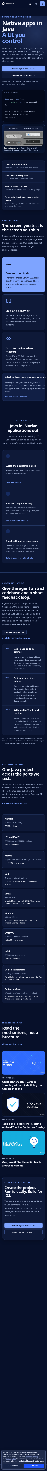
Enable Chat (34, 1466)
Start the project (13, 482)
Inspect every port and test (14, 803)
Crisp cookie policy (31, 1457)
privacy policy (11, 1459)
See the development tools (18, 520)
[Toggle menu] (30, 3)
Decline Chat (13, 1466)
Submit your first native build (19, 558)
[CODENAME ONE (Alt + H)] (8, 3)
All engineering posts (12, 1044)
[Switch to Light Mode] (36, 4)
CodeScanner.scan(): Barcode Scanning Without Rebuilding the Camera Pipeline (22, 1085)
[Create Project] (42, 3)
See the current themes (16, 397)
